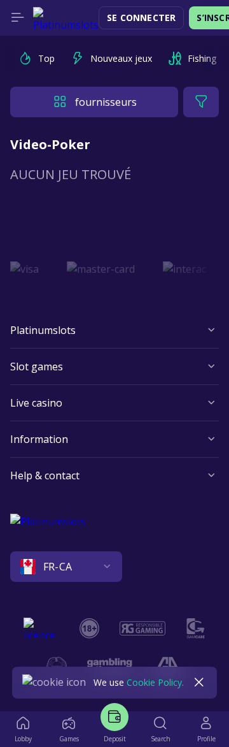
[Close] (199, 682)
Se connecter (141, 17)
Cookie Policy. (155, 682)
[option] (36, 58)
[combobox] (114, 566)
